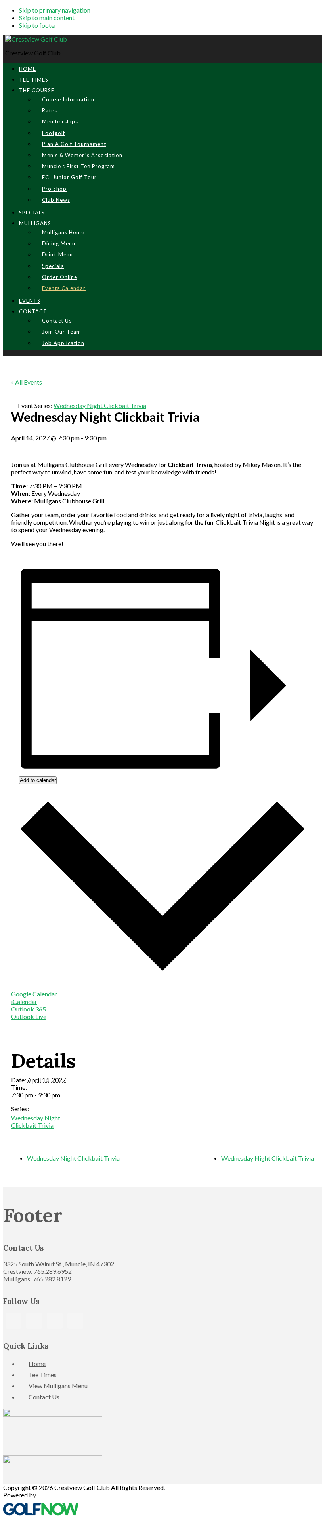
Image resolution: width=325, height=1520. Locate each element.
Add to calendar (38, 780)
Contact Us (44, 1396)
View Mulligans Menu (58, 1385)
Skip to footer (38, 25)
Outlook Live (28, 1016)
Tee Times (43, 1374)
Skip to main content (47, 17)
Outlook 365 (28, 1009)
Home (37, 1363)
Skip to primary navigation (54, 10)
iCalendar (24, 1001)
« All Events (26, 382)
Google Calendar (34, 994)
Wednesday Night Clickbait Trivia (35, 1121)
